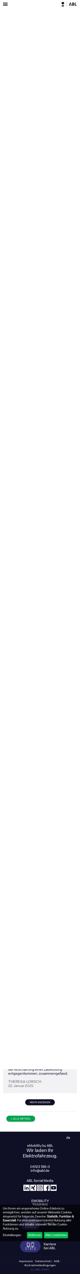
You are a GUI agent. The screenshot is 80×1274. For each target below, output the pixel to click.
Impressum (26, 1261)
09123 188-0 (40, 1167)
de (68, 1137)
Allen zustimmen (56, 1235)
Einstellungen (12, 1235)
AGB (56, 1261)
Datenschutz (43, 1261)
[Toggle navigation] (20, 5)
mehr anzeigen (40, 1102)
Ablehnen (34, 1235)
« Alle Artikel (21, 1118)
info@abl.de (40, 1170)
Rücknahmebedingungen (40, 1265)
